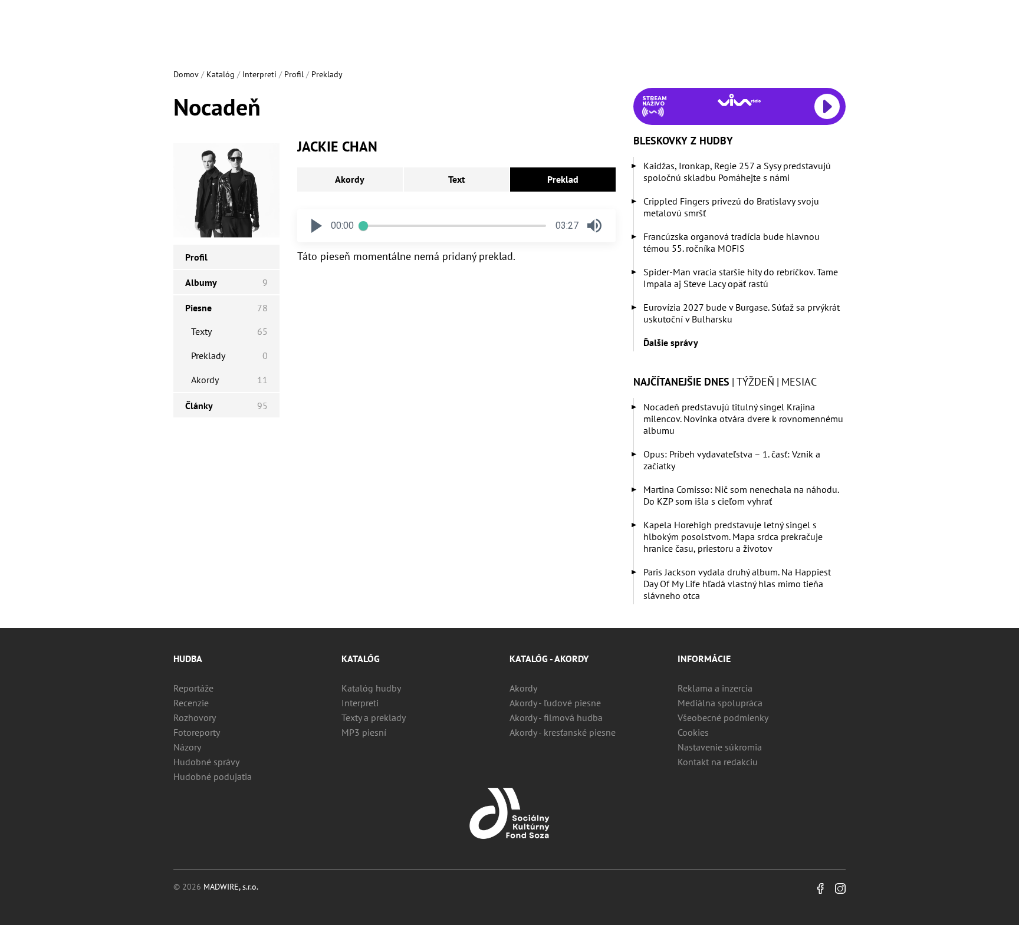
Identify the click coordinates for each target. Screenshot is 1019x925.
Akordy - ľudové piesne (555, 703)
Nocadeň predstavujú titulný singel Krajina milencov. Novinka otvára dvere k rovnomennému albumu (743, 418)
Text (456, 179)
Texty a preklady (373, 717)
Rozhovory (194, 717)
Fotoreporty (196, 732)
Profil (294, 74)
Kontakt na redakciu (718, 762)
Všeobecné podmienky (723, 717)
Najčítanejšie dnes (681, 382)
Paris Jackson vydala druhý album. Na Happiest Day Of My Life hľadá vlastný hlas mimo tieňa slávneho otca (737, 583)
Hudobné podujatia (212, 776)
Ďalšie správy (670, 342)
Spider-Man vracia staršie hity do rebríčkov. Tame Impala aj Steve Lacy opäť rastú (740, 277)
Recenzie (191, 703)
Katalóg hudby (371, 688)
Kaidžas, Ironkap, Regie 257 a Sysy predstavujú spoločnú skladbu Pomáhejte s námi (737, 171)
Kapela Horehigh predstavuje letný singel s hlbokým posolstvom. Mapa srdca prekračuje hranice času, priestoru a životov (733, 536)
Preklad (562, 179)
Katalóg (220, 74)
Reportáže (193, 688)
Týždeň (755, 382)
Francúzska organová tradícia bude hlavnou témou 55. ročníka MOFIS (731, 242)
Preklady (327, 74)
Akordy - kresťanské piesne (563, 732)
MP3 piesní (363, 732)
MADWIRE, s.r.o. (230, 886)
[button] (316, 226)
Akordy (349, 179)
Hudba (187, 658)
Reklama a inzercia (715, 688)
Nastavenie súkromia (720, 747)
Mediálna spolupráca (720, 703)
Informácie (704, 658)
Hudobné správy (206, 762)
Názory (187, 747)
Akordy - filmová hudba (556, 717)
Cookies (693, 732)
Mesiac (799, 382)
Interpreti (259, 74)
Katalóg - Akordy (549, 658)
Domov (186, 74)
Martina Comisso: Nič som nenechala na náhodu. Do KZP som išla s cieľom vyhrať (741, 495)
